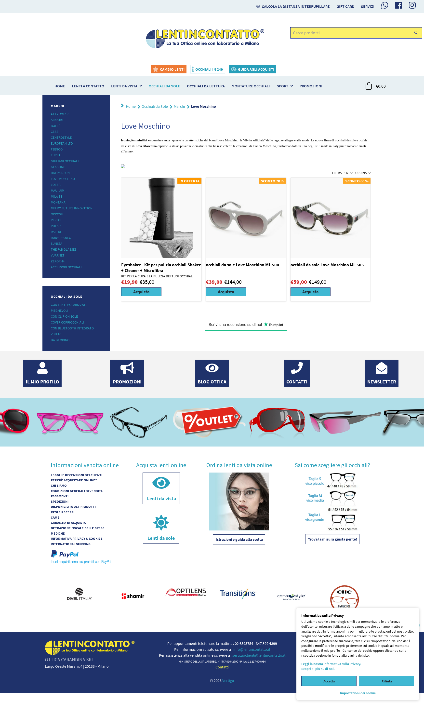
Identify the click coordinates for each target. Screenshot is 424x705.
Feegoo (57, 149)
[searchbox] (356, 33)
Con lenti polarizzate (69, 304)
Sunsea (56, 243)
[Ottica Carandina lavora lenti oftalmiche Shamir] (132, 595)
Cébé (54, 131)
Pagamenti (59, 496)
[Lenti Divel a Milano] (79, 593)
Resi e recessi (62, 512)
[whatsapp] (384, 5)
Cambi (55, 517)
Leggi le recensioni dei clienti (76, 475)
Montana (58, 202)
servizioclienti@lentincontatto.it (258, 655)
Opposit (57, 214)
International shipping (71, 544)
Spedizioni (59, 501)
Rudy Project (62, 237)
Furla (55, 155)
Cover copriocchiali (67, 322)
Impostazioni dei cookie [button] (358, 693)
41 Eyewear (59, 114)
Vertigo (228, 680)
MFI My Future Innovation (72, 208)
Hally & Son (60, 173)
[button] (376, 86)
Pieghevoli (59, 310)
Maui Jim (57, 190)
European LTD (62, 143)
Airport (57, 120)
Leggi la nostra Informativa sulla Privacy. (331, 664)
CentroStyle (61, 137)
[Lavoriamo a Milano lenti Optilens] (185, 592)
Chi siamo (59, 485)
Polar (56, 226)
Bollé (55, 125)
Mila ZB (57, 196)
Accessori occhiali (66, 267)
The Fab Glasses (63, 249)
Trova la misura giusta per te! (332, 539)
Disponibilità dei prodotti (73, 506)
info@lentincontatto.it (251, 649)
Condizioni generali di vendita (77, 491)
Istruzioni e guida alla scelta (239, 539)
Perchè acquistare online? (74, 480)
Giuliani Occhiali (65, 161)
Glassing (58, 167)
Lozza (56, 184)
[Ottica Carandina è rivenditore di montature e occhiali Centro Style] (291, 596)
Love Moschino (63, 178)
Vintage (57, 334)
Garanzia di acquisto (69, 522)
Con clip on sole (64, 316)
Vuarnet (58, 255)
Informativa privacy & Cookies (77, 538)
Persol (56, 220)
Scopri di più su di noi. (318, 668)
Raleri (56, 232)
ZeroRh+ (58, 261)
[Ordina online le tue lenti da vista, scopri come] (239, 501)
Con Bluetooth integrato (72, 328)
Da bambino (60, 340)
